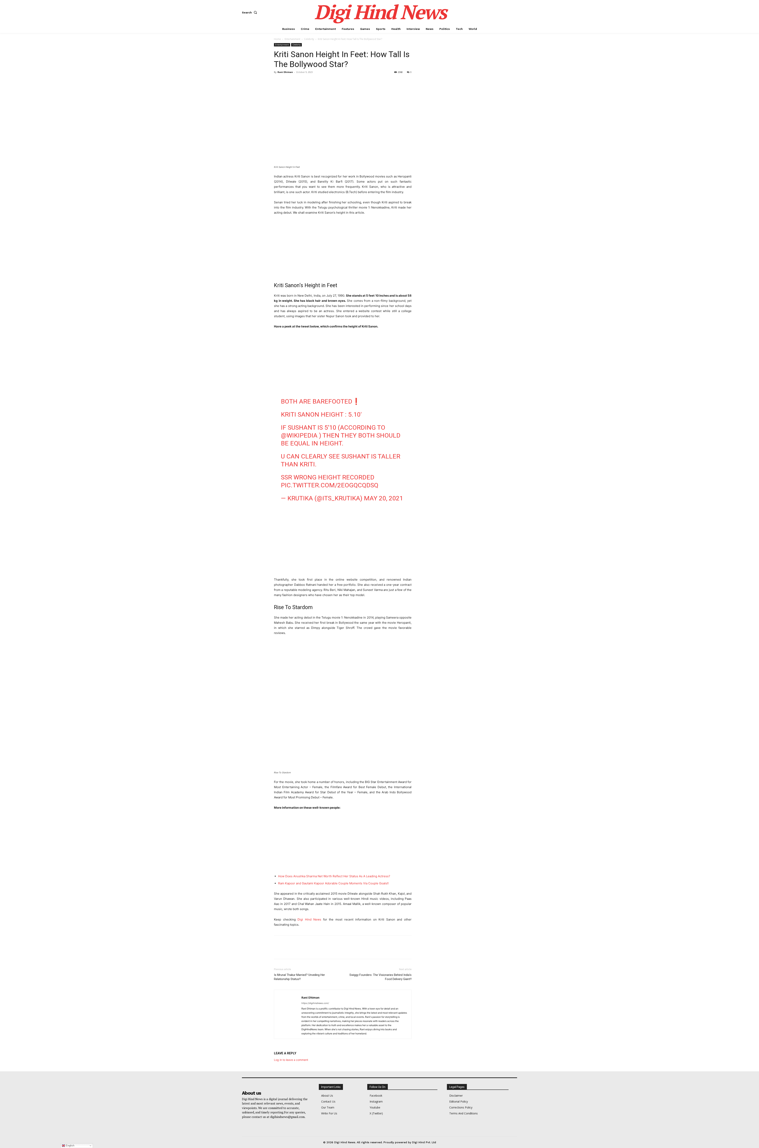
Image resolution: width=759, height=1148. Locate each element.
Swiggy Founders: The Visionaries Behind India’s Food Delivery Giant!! (380, 977)
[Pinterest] (296, 81)
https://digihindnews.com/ (315, 1003)
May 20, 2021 (383, 498)
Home (277, 39)
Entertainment (292, 39)
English (69, 1145)
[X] (287, 81)
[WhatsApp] (305, 81)
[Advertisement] (343, 248)
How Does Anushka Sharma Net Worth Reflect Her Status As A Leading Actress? (334, 876)
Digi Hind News (309, 919)
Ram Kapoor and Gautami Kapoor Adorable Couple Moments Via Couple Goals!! (333, 883)
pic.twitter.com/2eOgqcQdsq (329, 485)
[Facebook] (278, 81)
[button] (250, 12)
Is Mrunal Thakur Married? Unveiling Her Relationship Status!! (299, 977)
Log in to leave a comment (291, 1059)
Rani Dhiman (285, 72)
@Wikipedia (299, 435)
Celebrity (309, 39)
